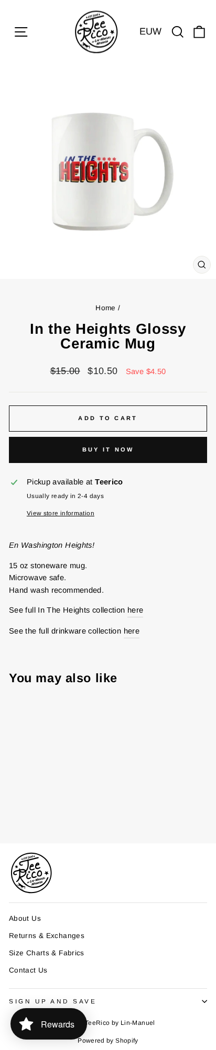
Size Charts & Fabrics (46, 953)
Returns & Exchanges (46, 936)
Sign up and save (53, 1001)
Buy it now (108, 449)
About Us (25, 918)
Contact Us (28, 970)
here (135, 610)
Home (105, 308)
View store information (60, 513)
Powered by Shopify (108, 1040)
